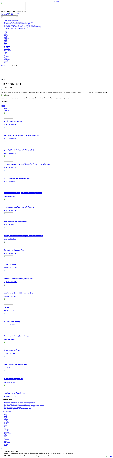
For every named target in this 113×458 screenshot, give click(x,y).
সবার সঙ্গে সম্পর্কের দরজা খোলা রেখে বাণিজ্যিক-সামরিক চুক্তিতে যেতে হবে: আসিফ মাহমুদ (22, 26)
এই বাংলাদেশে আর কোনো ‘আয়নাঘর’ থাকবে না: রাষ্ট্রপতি (15, 404)
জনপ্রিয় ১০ (6, 110)
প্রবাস (5, 58)
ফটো (15, 13)
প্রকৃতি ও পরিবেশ (7, 50)
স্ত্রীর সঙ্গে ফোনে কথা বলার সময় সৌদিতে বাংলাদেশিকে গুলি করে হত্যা (18, 22)
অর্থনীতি (5, 40)
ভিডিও (12, 13)
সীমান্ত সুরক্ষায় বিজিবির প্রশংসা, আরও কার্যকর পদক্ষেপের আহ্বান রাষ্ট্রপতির (19, 25)
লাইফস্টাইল (6, 47)
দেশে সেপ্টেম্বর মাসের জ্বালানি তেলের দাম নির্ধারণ (14, 28)
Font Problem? (9, 14)
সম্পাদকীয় (6, 61)
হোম (2, 65)
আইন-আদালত (7, 59)
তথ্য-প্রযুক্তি (7, 46)
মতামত (5, 62)
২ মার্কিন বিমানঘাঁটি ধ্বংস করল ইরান (11, 20)
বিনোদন (5, 43)
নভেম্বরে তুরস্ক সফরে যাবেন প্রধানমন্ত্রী (12, 407)
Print (2, 76)
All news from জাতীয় (6, 411)
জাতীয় (5, 34)
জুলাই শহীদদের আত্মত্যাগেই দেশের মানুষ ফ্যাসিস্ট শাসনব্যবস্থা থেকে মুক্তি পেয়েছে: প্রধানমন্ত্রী (24, 405)
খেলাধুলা (5, 41)
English (3, 14)
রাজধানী (5, 37)
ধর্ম (4, 55)
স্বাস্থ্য (5, 52)
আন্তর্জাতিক (6, 38)
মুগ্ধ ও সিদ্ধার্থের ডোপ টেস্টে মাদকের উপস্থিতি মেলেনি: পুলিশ (17, 23)
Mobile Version (5, 13)
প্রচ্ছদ (5, 31)
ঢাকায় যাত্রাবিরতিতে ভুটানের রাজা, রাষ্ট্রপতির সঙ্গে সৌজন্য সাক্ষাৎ (17, 408)
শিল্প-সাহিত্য (6, 56)
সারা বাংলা (6, 35)
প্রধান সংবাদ (9, 65)
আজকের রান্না (7, 49)
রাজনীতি (5, 32)
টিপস (5, 53)
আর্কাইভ (18, 13)
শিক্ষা (5, 44)
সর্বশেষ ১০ (6, 108)
